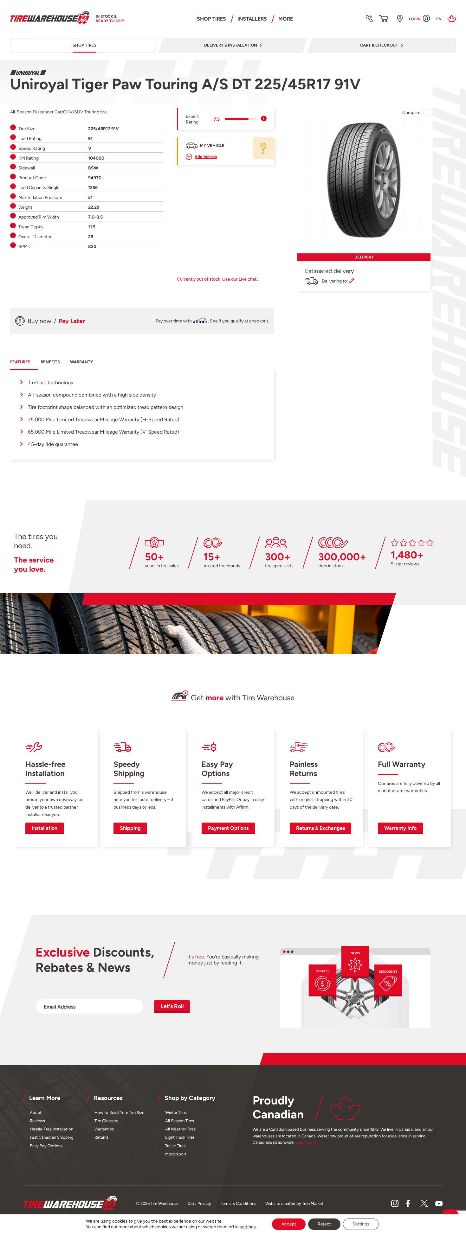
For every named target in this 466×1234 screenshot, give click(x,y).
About (36, 1112)
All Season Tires (179, 1120)
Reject (324, 1224)
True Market (312, 1203)
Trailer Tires (175, 1145)
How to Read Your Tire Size (119, 1112)
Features (20, 361)
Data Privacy (199, 1203)
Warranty (81, 361)
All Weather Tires (180, 1129)
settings (248, 1227)
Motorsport (175, 1154)
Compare (411, 112)
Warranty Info (400, 828)
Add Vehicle (206, 156)
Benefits (50, 361)
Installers (252, 19)
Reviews (37, 1120)
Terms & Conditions (238, 1203)
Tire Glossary (106, 1120)
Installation (44, 828)
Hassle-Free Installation (51, 1129)
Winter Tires (176, 1112)
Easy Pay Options (46, 1145)
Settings (361, 1224)
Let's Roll (172, 1006)
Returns (101, 1137)
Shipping (130, 828)
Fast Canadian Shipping (52, 1137)
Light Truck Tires (180, 1137)
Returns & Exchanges (320, 828)
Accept (289, 1224)
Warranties (104, 1129)
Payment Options (228, 828)
